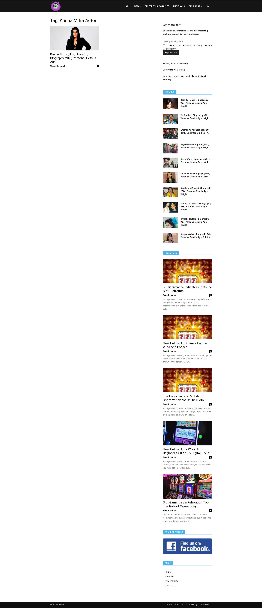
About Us (169, 576)
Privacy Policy (171, 580)
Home (168, 571)
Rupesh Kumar (169, 295)
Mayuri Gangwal (57, 66)
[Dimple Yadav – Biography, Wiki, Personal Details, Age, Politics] (170, 238)
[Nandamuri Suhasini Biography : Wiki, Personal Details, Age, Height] (170, 192)
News (137, 6)
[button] (208, 6)
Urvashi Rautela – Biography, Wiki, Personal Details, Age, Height (194, 222)
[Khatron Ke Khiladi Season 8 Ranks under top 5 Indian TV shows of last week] (170, 133)
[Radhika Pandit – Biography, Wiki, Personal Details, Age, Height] (170, 103)
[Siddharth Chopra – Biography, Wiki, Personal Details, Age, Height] (170, 207)
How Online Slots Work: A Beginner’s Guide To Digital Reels (186, 451)
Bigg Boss (194, 6)
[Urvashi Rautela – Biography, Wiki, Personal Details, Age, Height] (170, 222)
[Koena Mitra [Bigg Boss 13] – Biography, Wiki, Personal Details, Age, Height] (74, 38)
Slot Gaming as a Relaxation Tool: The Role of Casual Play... (186, 504)
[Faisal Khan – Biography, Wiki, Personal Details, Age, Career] (170, 177)
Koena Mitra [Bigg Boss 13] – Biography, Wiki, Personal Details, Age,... (73, 58)
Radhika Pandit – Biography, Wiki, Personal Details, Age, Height (194, 103)
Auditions (179, 6)
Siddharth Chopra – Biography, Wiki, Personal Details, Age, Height (195, 206)
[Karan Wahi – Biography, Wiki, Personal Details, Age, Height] (170, 163)
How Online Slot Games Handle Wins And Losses (185, 345)
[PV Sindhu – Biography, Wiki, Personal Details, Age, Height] (170, 119)
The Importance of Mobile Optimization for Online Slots (183, 398)
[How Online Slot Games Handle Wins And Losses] (187, 327)
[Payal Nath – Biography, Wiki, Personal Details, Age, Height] (170, 148)
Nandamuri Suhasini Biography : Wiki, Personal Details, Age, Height (196, 191)
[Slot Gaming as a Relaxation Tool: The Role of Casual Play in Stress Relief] (187, 486)
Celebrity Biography (157, 6)
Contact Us (170, 585)
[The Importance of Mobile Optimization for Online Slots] (187, 380)
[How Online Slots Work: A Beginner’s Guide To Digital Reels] (187, 433)
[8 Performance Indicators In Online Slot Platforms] (187, 271)
